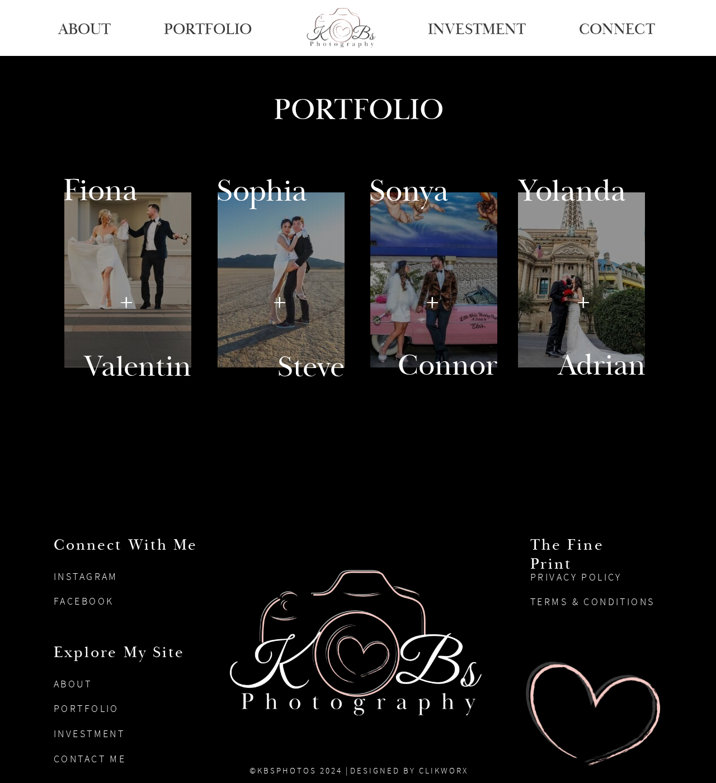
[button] (209, 28)
